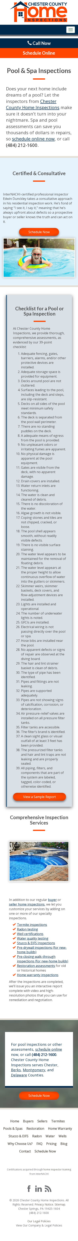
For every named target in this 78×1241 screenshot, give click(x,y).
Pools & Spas (13, 1128)
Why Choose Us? (20, 1143)
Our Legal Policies (39, 1221)
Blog (63, 1143)
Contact (25, 1151)
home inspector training (57, 1169)
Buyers (28, 1121)
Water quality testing (32, 938)
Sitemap (60, 1204)
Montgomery (34, 1069)
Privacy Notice (44, 1204)
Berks (16, 1069)
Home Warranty (60, 1128)
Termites (58, 1121)
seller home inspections (27, 904)
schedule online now (33, 139)
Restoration (35, 1128)
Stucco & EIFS (18, 1136)
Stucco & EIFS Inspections (36, 943)
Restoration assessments (36, 966)
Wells (63, 1136)
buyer (52, 900)
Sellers (42, 1121)
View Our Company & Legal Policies (39, 1225)
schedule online (48, 1049)
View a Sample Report (39, 797)
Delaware (19, 1075)
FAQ (39, 1143)
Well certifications (30, 934)
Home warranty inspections (37, 975)
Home (14, 1121)
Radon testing (27, 929)
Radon (37, 1136)
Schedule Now (39, 232)
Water (50, 1136)
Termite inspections (32, 924)
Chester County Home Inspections (32, 104)
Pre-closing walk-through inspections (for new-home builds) (42, 958)
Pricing (51, 1143)
